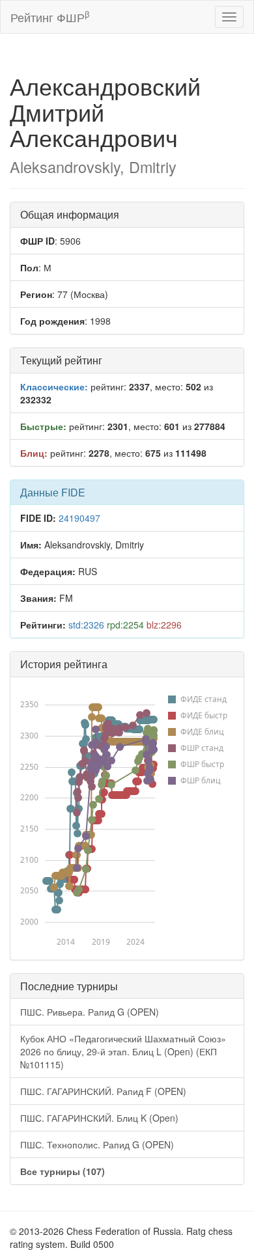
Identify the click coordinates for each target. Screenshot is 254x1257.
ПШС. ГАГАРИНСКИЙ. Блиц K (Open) (99, 1117)
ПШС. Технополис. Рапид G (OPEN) (97, 1144)
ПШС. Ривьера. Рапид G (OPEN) (89, 1011)
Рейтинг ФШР (49, 16)
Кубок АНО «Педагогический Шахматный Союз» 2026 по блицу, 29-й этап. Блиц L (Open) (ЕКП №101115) (123, 1051)
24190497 (79, 517)
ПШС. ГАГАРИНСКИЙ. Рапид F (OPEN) (103, 1091)
